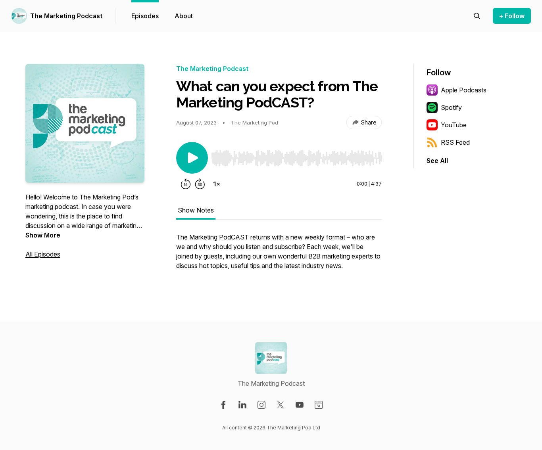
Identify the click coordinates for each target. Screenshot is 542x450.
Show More (42, 235)
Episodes (145, 16)
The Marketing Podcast (66, 16)
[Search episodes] (477, 16)
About (184, 16)
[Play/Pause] (192, 158)
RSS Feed (455, 142)
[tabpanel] (279, 255)
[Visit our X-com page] (280, 405)
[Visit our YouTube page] (300, 405)
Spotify (451, 107)
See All (437, 161)
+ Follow (512, 16)
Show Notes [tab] (196, 210)
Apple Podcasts (463, 90)
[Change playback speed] (217, 184)
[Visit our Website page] (319, 405)
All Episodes (42, 254)
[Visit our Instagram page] (261, 405)
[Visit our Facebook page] (223, 405)
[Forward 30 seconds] (200, 184)
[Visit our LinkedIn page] (242, 405)
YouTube (454, 125)
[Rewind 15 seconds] (185, 184)
